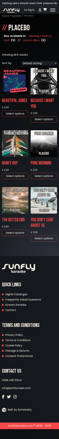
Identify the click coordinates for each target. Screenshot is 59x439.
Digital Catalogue (16, 294)
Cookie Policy (13, 345)
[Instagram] (15, 397)
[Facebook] (3, 397)
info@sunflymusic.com (16, 388)
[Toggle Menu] (52, 10)
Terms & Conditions (17, 340)
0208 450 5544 (12, 380)
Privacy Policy (14, 335)
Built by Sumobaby (19, 410)
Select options (15, 114)
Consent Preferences (19, 356)
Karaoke (16, 15)
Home (5, 15)
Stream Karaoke (15, 305)
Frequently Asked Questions (23, 299)
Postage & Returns (17, 351)
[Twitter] (9, 397)
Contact (10, 310)
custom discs (31, 40)
